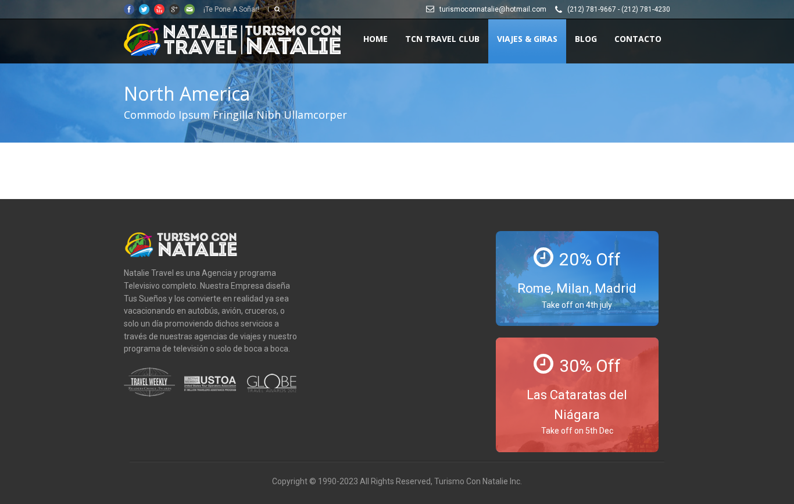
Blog (586, 38)
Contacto (637, 38)
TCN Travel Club (442, 38)
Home (375, 38)
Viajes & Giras (527, 38)
